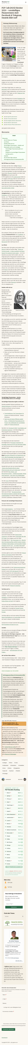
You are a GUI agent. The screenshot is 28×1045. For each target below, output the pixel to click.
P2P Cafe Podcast (15, 958)
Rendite (18, 770)
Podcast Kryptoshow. (15, 585)
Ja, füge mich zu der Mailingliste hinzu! (12, 1007)
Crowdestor (20, 234)
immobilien (21, 765)
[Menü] (25, 2)
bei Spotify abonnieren (11, 116)
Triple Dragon (10, 805)
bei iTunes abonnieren (11, 118)
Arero (7, 481)
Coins (16, 762)
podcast (11, 770)
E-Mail (4, 999)
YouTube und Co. (9, 154)
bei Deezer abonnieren (11, 122)
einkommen (5, 765)
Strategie (4, 773)
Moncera (10, 173)
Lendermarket (17, 177)
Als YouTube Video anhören (10, 157)
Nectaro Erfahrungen (10, 754)
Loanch (8, 820)
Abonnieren (14, 907)
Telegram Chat (21, 93)
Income (8, 857)
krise (3, 768)
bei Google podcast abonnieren (13, 120)
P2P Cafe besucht (14, 571)
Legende (6, 871)
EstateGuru (13, 765)
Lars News (6, 142)
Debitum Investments (11, 829)
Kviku (11, 178)
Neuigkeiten (17, 768)
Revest (8, 792)
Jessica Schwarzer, (6, 406)
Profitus (8, 848)
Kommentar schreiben (8, 1011)
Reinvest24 (4, 242)
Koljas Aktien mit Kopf (7, 601)
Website (4, 1003)
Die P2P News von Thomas (10, 140)
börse (10, 762)
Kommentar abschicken (8, 1029)
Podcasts (14, 720)
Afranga (8, 845)
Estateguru (20, 98)
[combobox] (12, 916)
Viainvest (9, 851)
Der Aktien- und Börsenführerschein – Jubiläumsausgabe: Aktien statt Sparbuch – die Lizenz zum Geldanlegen (14, 473)
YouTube (10, 887)
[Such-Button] (22, 916)
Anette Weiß (17, 617)
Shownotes (5, 138)
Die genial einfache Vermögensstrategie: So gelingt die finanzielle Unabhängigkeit (13, 493)
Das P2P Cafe (8, 720)
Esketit (8, 811)
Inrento (8, 863)
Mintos (20, 166)
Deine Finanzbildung (7, 617)
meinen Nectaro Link (10, 747)
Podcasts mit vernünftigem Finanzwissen (15, 152)
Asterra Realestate (11, 814)
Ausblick (6, 156)
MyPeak (8, 795)
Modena (8, 860)
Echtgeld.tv (10, 509)
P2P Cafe (10, 882)
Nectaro (8, 823)
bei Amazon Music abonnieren (13, 124)
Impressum (4, 1037)
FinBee (8, 839)
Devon (8, 808)
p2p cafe (4, 770)
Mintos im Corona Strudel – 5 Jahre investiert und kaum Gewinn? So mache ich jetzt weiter (13, 251)
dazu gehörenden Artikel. (8, 188)
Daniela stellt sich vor (9, 143)
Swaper (8, 836)
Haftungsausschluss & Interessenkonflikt (14, 159)
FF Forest (9, 799)
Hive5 (8, 802)
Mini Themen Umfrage (11, 646)
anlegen (4, 762)
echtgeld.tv (4, 597)
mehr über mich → (19, 960)
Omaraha (9, 826)
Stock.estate (9, 832)
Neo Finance (9, 842)
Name (4, 994)
